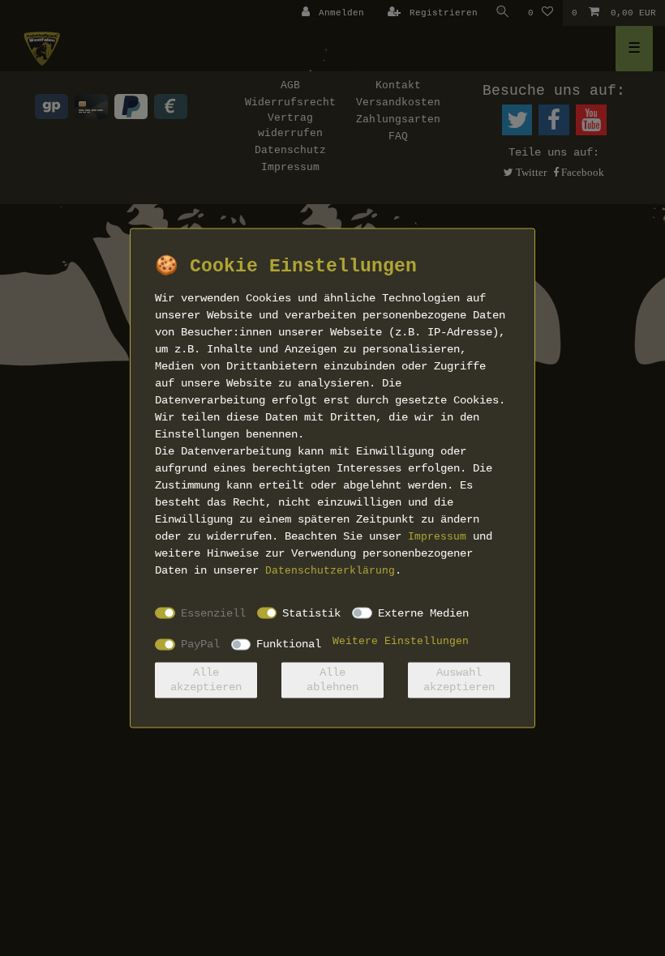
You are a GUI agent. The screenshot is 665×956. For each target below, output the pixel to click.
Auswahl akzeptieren (459, 680)
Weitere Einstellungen (400, 641)
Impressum (437, 537)
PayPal (200, 644)
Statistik (311, 612)
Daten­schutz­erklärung (330, 571)
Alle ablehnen (332, 680)
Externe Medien (423, 612)
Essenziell (213, 612)
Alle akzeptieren (206, 680)
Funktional (288, 644)
